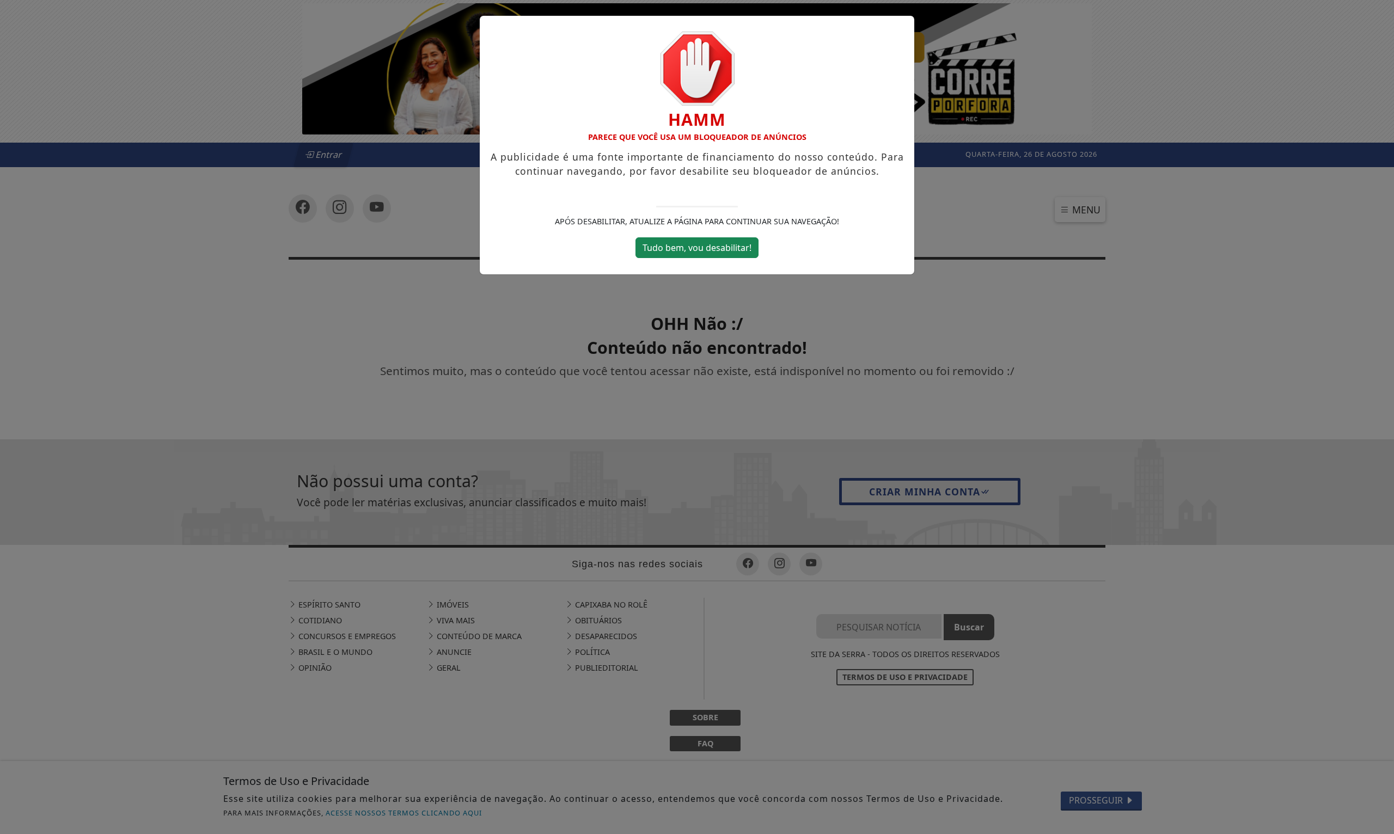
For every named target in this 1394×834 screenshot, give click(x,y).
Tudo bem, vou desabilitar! (697, 248)
